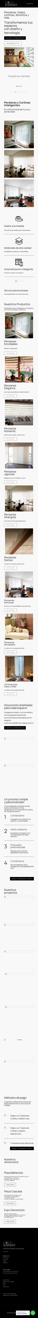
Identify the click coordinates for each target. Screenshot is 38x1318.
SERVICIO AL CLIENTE (8, 1281)
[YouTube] (5, 1251)
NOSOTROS (6, 1280)
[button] (15, 38)
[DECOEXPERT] (11, 6)
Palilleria (5, 1262)
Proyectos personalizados (10, 1273)
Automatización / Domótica (10, 1271)
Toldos (4, 1261)
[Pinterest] (7, 1251)
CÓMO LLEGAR (10, 1184)
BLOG (4, 1283)
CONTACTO (29, 3)
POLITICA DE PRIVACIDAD (9, 1294)
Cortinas (5, 1259)
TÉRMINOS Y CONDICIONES (10, 1295)
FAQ (4, 1285)
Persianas (5, 1257)
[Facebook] (4, 1251)
